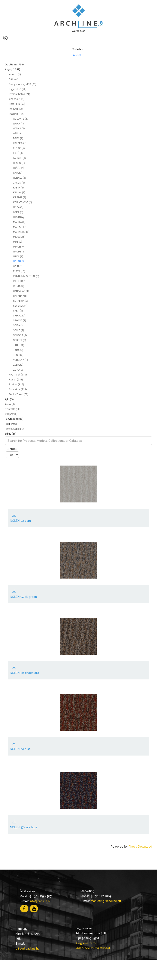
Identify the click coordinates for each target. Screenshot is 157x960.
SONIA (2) (18, 330)
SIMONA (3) (19, 320)
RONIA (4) (18, 286)
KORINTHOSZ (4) (22, 202)
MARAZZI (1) (20, 227)
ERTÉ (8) (18, 153)
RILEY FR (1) (20, 281)
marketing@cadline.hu (106, 901)
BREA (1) (18, 138)
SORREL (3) (19, 340)
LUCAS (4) (18, 217)
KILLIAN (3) (19, 192)
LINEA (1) (18, 207)
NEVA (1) (18, 256)
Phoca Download (140, 846)
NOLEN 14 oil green (23, 596)
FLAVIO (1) (19, 163)
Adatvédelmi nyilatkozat (93, 948)
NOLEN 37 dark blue (23, 827)
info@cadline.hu (40, 901)
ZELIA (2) (18, 364)
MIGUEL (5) (19, 236)
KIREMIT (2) (19, 197)
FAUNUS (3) (19, 158)
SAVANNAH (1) (21, 296)
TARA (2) (18, 350)
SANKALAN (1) (21, 291)
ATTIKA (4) (19, 128)
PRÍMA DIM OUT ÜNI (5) (26, 276)
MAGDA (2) (19, 222)
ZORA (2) (18, 369)
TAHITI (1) (18, 345)
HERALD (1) (19, 177)
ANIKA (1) (18, 123)
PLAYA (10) (19, 271)
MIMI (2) (17, 241)
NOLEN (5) (19, 261)
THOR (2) (18, 355)
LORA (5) (18, 212)
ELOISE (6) (19, 148)
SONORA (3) (20, 335)
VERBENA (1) (20, 359)
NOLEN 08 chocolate (24, 673)
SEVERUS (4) (20, 305)
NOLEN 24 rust (20, 749)
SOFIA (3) (18, 325)
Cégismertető (85, 943)
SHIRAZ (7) (19, 315)
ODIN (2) (17, 266)
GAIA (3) (17, 172)
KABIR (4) (18, 187)
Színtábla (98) (12, 409)
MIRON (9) (19, 246)
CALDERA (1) (20, 143)
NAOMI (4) (19, 251)
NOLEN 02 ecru (20, 520)
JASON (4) (19, 182)
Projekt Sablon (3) (15, 428)
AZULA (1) (19, 133)
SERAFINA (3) (20, 300)
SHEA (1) (18, 310)
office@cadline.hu (27, 948)
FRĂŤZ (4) (18, 168)
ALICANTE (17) (21, 118)
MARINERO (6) (21, 232)
